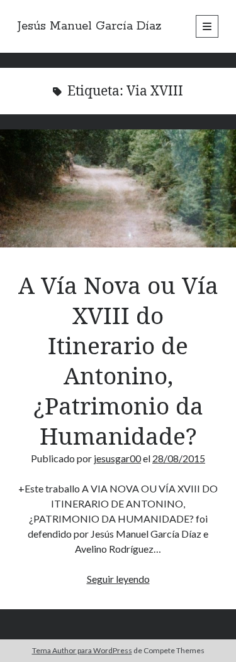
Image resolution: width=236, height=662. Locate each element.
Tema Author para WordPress (82, 650)
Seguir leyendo (118, 579)
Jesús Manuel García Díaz (90, 26)
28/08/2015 (178, 458)
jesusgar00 (117, 458)
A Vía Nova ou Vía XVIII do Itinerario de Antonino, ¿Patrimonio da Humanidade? (118, 188)
